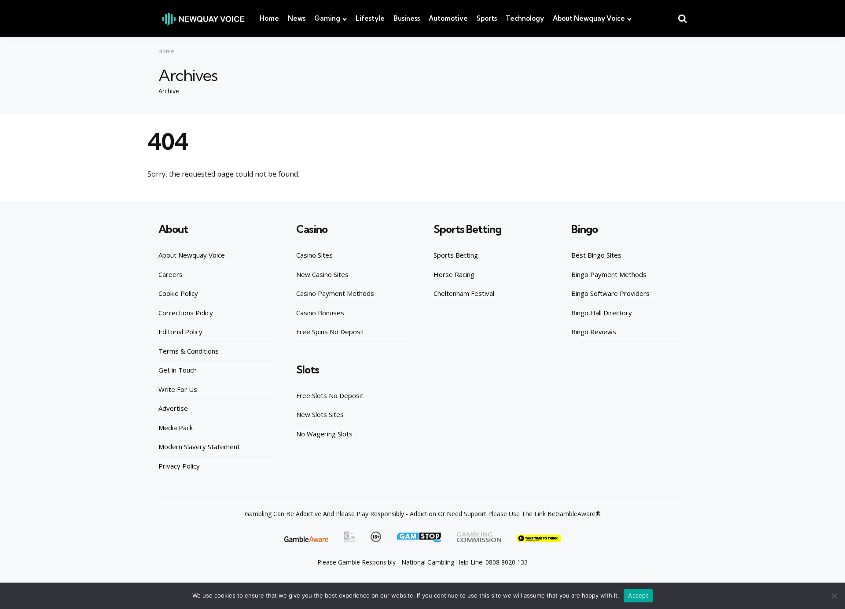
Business (406, 18)
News (296, 18)
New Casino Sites (322, 274)
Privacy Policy (179, 465)
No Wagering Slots (324, 433)
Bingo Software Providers (610, 293)
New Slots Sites (320, 414)
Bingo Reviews (593, 331)
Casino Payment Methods (335, 293)
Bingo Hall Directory (601, 312)
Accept (638, 595)
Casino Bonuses (320, 312)
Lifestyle (370, 18)
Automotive (448, 18)
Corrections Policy (185, 312)
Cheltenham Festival (464, 293)
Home (269, 18)
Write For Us (177, 389)
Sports (487, 18)
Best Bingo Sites (596, 255)
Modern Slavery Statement (199, 446)
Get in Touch (177, 369)
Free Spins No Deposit (330, 331)
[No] (834, 595)
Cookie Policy (178, 293)
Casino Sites (314, 255)
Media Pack (175, 427)
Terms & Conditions (188, 351)
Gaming (327, 18)
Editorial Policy (180, 331)
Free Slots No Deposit (330, 395)
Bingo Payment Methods (609, 274)
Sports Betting (456, 255)
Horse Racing (454, 274)
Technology (525, 18)
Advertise (173, 408)
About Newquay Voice (589, 18)
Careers (170, 274)
